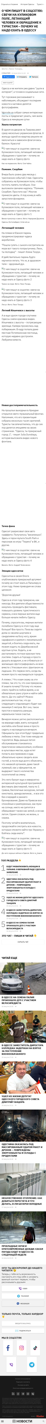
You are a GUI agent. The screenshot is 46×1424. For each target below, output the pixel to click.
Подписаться (25, 1331)
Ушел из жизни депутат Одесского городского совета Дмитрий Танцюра (24, 900)
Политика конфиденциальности (23, 1388)
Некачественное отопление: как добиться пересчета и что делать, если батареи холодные (22, 1201)
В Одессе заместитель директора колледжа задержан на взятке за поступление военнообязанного (24, 913)
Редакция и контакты (23, 1382)
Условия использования (22, 1379)
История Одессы (27, 4)
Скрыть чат (23, 942)
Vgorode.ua (7, 112)
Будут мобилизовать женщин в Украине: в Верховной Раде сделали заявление (25, 869)
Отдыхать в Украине (9, 4)
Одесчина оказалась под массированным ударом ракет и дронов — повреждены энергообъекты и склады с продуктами (23, 885)
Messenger (24, 1304)
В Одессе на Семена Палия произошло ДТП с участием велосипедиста (21, 925)
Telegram (25, 1296)
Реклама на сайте (23, 1385)
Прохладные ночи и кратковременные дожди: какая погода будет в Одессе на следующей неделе (22, 1250)
